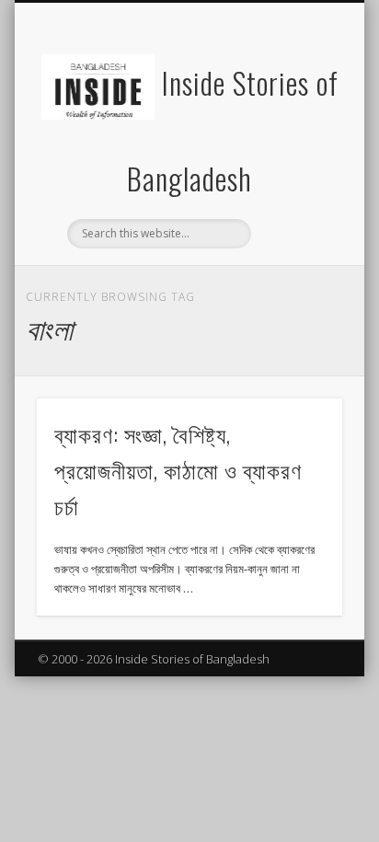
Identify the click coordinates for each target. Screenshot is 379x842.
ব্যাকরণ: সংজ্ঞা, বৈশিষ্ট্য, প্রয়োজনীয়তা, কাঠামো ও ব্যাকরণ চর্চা (178, 469)
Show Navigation (297, 164)
